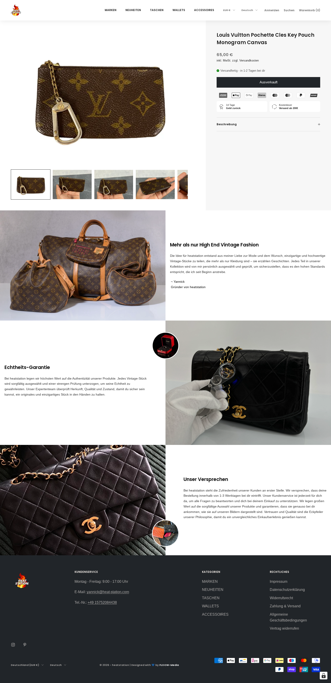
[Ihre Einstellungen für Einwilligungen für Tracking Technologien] (323, 675)
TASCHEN (156, 10)
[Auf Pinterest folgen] (25, 644)
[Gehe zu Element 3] (114, 184)
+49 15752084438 (102, 602)
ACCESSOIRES (204, 10)
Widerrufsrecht (281, 598)
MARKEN (110, 10)
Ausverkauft (268, 82)
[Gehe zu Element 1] (30, 184)
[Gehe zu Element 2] (72, 184)
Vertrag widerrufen (284, 628)
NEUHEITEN (133, 10)
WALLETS (178, 10)
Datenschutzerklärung (287, 590)
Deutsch (247, 10)
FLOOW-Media (169, 665)
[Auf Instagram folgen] (13, 644)
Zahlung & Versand (285, 606)
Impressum (278, 581)
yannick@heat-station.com (108, 592)
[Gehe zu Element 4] (155, 184)
